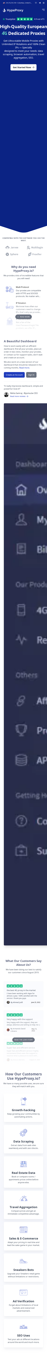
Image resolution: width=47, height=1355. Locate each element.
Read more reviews (18, 396)
